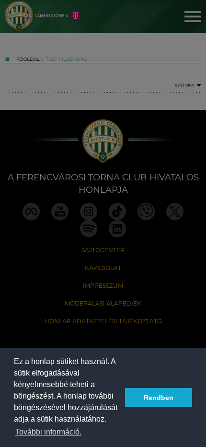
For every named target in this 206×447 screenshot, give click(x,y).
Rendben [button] (158, 397)
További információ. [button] (48, 432)
